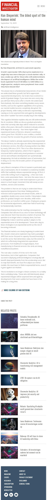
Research (7, 481)
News (6, 471)
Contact (22, 471)
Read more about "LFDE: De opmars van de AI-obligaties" (23, 379)
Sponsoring (8, 487)
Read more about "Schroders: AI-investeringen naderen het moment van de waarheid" (23, 452)
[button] (41, 6)
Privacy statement (26, 477)
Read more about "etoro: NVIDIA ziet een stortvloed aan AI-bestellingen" (23, 336)
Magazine (7, 474)
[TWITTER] (6, 495)
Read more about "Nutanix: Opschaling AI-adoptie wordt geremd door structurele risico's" (23, 409)
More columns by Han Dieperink (17, 290)
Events (6, 477)
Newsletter (8, 490)
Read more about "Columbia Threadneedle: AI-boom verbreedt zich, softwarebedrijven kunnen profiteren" (23, 321)
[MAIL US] (16, 495)
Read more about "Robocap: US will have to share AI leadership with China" (23, 438)
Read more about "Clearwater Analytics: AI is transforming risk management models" (23, 366)
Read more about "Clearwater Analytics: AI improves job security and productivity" (23, 394)
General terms (24, 484)
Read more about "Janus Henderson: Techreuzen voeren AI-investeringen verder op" (23, 424)
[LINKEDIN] (11, 495)
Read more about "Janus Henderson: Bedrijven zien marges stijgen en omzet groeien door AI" (23, 351)
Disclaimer (23, 481)
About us (22, 474)
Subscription (8, 484)
